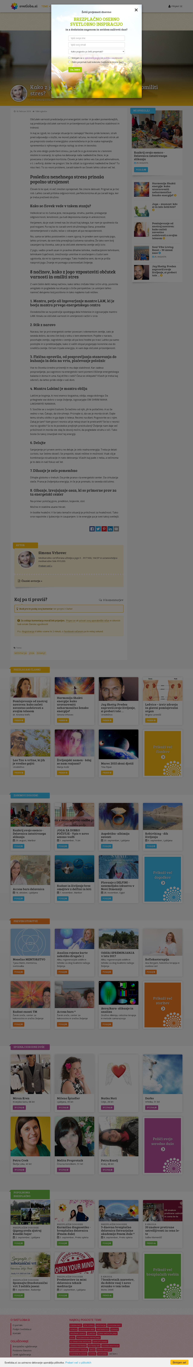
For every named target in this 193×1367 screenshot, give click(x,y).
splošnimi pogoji (93, 58)
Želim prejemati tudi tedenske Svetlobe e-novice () (97, 62)
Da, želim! (75, 69)
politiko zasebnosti (113, 58)
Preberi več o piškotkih (78, 1362)
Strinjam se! (179, 1362)
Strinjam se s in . (96, 58)
